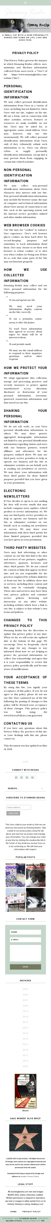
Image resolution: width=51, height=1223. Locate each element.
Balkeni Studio (14, 1221)
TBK (42, 1221)
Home (26, 762)
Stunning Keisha (28, 1218)
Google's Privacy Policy (30, 1177)
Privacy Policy (32, 1212)
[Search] (42, 788)
